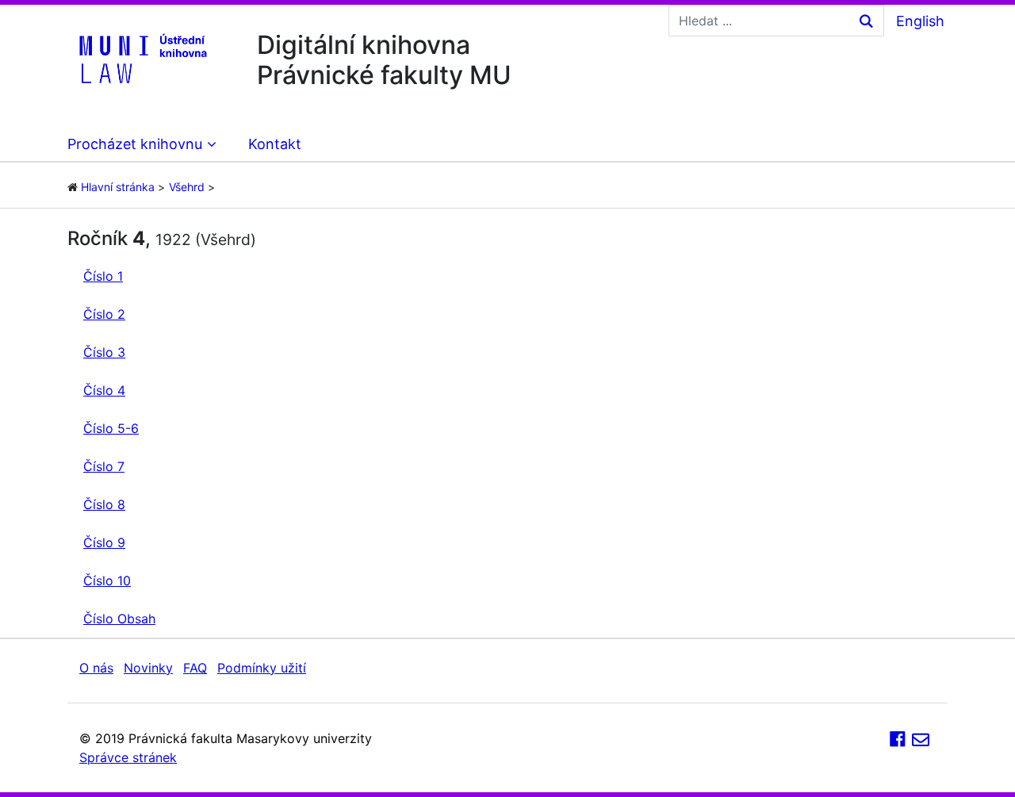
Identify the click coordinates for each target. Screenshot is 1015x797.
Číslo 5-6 (111, 428)
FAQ (195, 668)
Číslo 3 (104, 352)
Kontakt (274, 144)
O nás (96, 668)
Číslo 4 (104, 390)
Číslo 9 (104, 542)
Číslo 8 (104, 504)
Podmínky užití (261, 668)
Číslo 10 (107, 580)
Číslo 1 (103, 276)
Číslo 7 (103, 466)
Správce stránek (128, 757)
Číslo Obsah (119, 618)
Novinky (148, 668)
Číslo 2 (104, 314)
